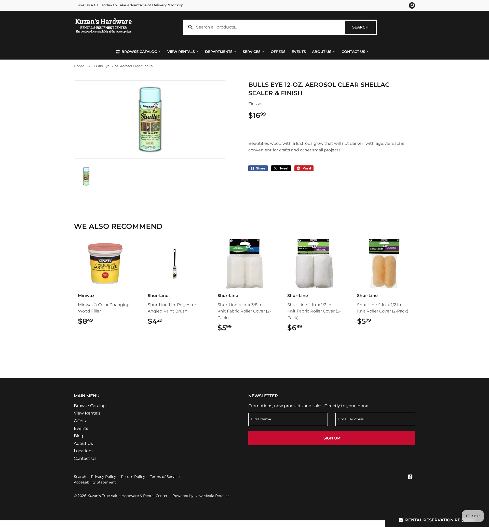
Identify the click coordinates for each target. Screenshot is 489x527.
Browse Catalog (139, 52)
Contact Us (354, 52)
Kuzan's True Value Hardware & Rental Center (127, 496)
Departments (219, 52)
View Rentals (181, 52)
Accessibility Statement (95, 482)
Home (79, 66)
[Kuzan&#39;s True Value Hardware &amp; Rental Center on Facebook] (410, 477)
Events (299, 52)
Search (364, 27)
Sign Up (331, 438)
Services (252, 52)
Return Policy (133, 477)
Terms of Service (165, 477)
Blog (78, 435)
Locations (83, 450)
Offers (278, 52)
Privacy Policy (103, 477)
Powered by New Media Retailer (200, 496)
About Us (322, 52)
